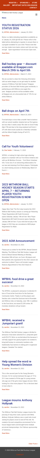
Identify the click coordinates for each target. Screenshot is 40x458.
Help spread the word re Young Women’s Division (17, 363)
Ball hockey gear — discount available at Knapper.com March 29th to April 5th (19, 67)
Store (34, 3)
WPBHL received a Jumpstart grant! (13, 322)
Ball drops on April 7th (15, 110)
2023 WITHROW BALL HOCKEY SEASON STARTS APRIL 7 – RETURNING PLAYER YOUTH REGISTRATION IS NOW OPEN (18, 192)
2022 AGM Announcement (18, 240)
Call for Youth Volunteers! (17, 146)
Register (12, 3)
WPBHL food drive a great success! (18, 280)
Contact (33, 8)
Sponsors (24, 3)
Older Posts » (33, 444)
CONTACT (20, 455)
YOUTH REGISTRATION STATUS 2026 (16, 27)
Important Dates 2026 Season (24, 5)
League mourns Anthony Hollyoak (17, 402)
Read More (5, 53)
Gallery (6, 5)
